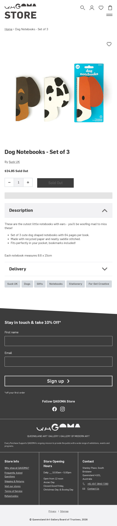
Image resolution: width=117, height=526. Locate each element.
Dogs (27, 283)
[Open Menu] (109, 15)
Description (21, 210)
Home (8, 29)
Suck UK (14, 162)
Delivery (17, 268)
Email (8, 353)
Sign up (55, 381)
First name (11, 332)
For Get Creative (99, 283)
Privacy (52, 511)
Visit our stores (13, 486)
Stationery (75, 283)
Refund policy (11, 496)
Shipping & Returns (14, 481)
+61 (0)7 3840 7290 (97, 483)
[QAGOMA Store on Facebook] (54, 409)
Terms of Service (13, 491)
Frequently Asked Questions (13, 474)
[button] (58, 195)
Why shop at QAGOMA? (17, 467)
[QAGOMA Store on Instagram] (62, 409)
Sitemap (64, 511)
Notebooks (56, 283)
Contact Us (93, 488)
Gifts (40, 283)
